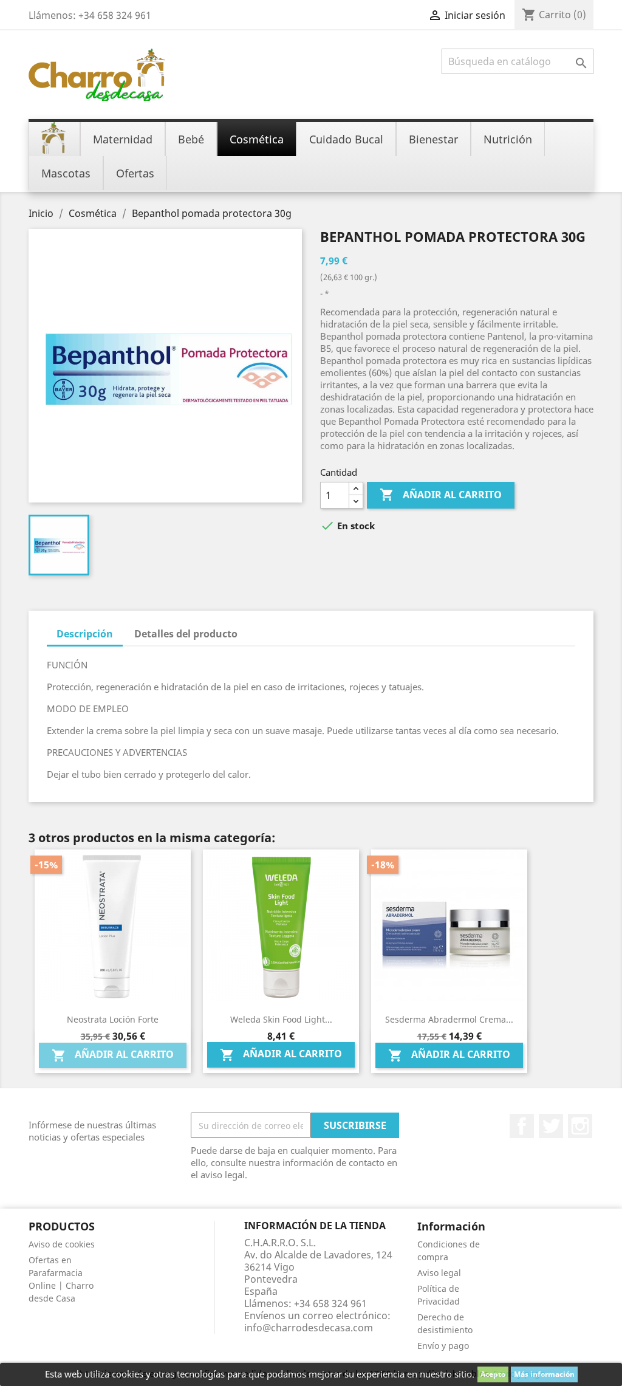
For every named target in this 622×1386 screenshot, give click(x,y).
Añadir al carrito (441, 494)
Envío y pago (443, 1345)
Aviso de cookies (62, 1244)
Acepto (492, 1374)
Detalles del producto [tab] (186, 633)
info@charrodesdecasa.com (308, 1327)
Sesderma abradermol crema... (449, 1019)
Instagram (580, 1126)
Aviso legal (439, 1272)
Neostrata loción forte (113, 1019)
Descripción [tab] (84, 633)
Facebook (522, 1126)
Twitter (551, 1126)
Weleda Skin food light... (281, 1019)
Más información (544, 1374)
